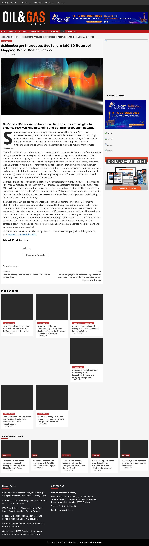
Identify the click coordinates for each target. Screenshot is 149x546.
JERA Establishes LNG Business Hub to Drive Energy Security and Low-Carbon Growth (22, 509)
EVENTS (45, 32)
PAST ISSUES (26, 3)
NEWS (4, 32)
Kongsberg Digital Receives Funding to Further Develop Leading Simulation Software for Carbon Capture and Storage (79, 275)
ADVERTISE (49, 3)
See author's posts (35, 254)
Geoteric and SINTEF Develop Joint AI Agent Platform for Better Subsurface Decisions (16, 328)
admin (27, 248)
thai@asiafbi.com (65, 510)
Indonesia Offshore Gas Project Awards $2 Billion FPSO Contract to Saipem (44, 463)
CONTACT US (71, 32)
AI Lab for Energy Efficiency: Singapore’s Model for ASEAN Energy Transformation (50, 419)
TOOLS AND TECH (24, 32)
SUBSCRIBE (38, 3)
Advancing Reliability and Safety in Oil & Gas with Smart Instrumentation (85, 328)
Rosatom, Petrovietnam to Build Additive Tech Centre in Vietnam (134, 463)
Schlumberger (12, 266)
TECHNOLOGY (7, 41)
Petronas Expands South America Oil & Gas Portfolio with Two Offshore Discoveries (22, 517)
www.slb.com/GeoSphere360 (22, 234)
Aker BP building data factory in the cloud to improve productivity (26, 274)
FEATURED (11, 32)
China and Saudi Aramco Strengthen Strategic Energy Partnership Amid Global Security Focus (24, 494)
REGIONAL (6, 455)
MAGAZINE (37, 32)
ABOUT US (61, 3)
